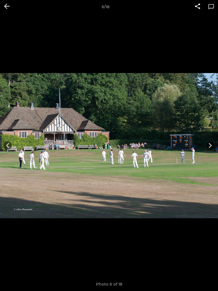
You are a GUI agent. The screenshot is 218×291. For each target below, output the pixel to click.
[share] (197, 7)
